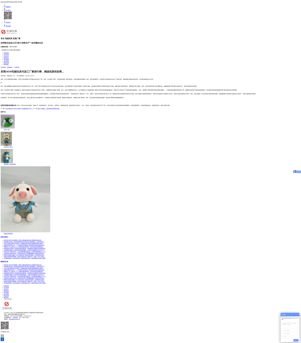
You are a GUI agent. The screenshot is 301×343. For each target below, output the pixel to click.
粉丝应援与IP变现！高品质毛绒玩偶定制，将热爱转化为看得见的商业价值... (25, 248)
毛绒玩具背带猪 (8, 233)
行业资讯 (16, 67)
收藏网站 (8, 7)
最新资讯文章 (4, 261)
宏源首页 (6, 53)
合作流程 (6, 61)
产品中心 (6, 56)
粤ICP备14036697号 (14, 319)
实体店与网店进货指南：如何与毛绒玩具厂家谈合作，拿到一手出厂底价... (24, 256)
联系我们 (8, 22)
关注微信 (8, 10)
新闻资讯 (6, 57)
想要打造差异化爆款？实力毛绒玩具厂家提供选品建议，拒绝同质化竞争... (24, 255)
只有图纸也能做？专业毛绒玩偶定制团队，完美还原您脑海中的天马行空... (24, 250)
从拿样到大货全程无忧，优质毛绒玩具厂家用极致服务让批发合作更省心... (24, 253)
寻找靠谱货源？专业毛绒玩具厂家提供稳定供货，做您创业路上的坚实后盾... (25, 258)
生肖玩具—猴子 (8, 147)
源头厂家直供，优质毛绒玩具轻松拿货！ (49, 108)
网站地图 (8, 26)
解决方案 (6, 62)
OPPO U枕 (7, 129)
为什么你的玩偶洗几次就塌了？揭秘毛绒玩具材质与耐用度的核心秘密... (24, 243)
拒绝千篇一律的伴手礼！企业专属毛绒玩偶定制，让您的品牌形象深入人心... (25, 251)
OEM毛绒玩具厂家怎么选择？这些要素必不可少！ (19, 108)
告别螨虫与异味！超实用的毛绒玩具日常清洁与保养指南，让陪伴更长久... (24, 242)
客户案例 (6, 59)
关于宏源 (6, 54)
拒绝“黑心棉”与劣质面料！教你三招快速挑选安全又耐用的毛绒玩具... (23, 240)
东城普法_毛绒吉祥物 (10, 164)
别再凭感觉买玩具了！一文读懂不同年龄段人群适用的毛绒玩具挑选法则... (24, 245)
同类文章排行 (4, 237)
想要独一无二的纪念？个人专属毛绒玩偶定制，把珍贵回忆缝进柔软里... (24, 246)
